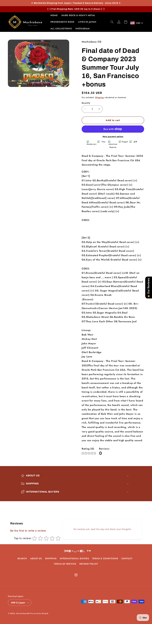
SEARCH (22, 558)
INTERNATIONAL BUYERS (74, 558)
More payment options (113, 136)
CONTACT (126, 558)
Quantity (86, 102)
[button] (112, 22)
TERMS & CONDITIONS (105, 558)
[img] (89, 453)
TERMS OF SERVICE (65, 564)
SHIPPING (51, 558)
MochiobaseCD (23, 613)
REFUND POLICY (88, 564)
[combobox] (136, 22)
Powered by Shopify (39, 613)
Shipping (99, 97)
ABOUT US (36, 558)
